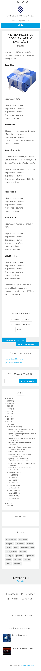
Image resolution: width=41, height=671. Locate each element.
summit (8, 560)
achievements (11, 540)
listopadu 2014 (14, 472)
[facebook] (14, 2)
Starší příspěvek (26, 344)
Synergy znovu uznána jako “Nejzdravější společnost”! (18, 460)
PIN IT (28, 324)
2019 (9, 411)
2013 (9, 501)
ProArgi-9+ (9, 556)
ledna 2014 (13, 498)
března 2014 (13, 493)
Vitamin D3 (17, 564)
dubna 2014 (13, 490)
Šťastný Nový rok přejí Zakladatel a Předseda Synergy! (20, 430)
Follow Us (20, 581)
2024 (9, 398)
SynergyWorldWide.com (13, 363)
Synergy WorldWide (27, 665)
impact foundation (27, 548)
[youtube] (27, 2)
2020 (9, 409)
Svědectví (17, 560)
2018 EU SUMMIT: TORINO (23, 648)
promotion (19, 556)
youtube (29, 599)
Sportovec (30, 556)
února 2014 (13, 496)
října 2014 (12, 475)
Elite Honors (20, 544)
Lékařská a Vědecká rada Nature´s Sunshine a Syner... (20, 455)
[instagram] (18, 2)
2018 (9, 414)
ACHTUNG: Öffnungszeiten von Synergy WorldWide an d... (19, 448)
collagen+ (9, 544)
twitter (15, 599)
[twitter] (23, 2)
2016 (9, 419)
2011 (8, 506)
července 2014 (14, 483)
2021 (9, 406)
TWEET (27, 319)
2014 (9, 424)
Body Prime (23, 540)
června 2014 (13, 485)
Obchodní (22, 552)
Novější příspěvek (15, 340)
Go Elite (8, 548)
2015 (9, 422)
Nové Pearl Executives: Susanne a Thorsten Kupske (20, 469)
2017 (9, 416)
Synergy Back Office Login (14, 359)
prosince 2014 (14, 427)
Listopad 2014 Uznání (16, 452)
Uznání (8, 564)
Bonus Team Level (19, 635)
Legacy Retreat (11, 552)
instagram (29, 594)
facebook (13, 594)
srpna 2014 (13, 480)
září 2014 (12, 478)
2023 (9, 401)
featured (30, 544)
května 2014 (13, 488)
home (16, 548)
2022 (9, 404)
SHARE (16, 319)
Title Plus (27, 560)
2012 (9, 503)
